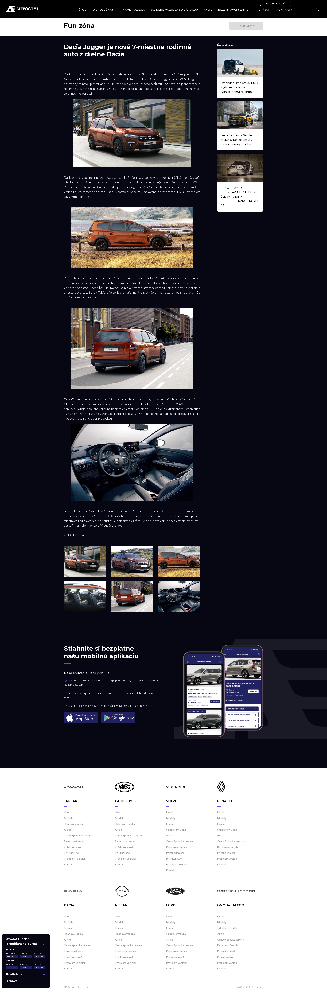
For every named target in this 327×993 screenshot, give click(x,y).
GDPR (249, 987)
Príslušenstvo (72, 852)
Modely (68, 818)
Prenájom (262, 9)
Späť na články (246, 26)
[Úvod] (73, 786)
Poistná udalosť (275, 3)
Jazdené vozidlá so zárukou (174, 9)
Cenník (170, 823)
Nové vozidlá (134, 9)
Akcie (208, 9)
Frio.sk (93, 987)
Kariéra (240, 987)
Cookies (259, 987)
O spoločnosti (105, 9)
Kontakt (69, 864)
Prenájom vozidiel (74, 858)
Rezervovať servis (233, 9)
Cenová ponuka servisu (77, 835)
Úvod (82, 9)
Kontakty (284, 9)
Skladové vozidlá (74, 823)
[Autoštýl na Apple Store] (81, 717)
